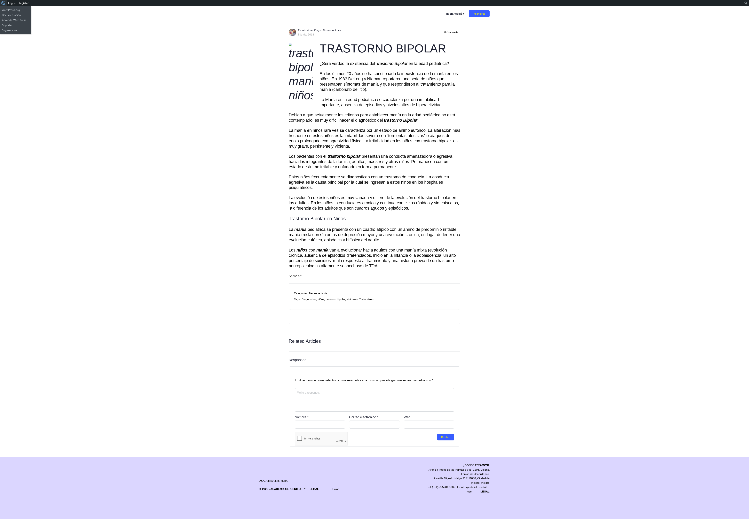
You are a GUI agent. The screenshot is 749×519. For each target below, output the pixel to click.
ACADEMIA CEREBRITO (273, 480)
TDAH (375, 265)
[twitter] (480, 503)
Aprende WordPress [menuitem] (14, 20)
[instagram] (452, 503)
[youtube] (487, 503)
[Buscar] (428, 13)
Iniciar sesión (455, 13)
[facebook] (445, 503)
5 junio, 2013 (306, 34)
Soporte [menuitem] (7, 25)
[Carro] (439, 13)
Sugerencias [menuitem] (9, 30)
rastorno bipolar (335, 299)
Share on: (295, 276)
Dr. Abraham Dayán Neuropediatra (319, 30)
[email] (438, 503)
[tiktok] (473, 503)
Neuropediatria (318, 293)
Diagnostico (309, 299)
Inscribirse (479, 13)
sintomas (352, 299)
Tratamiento (366, 299)
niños (321, 299)
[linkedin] (459, 503)
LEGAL (314, 489)
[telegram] (466, 503)
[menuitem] (3, 3)
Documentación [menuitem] (11, 15)
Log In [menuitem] (12, 3)
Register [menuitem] (24, 3)
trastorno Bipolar (400, 120)
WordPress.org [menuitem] (11, 10)
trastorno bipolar (343, 156)
